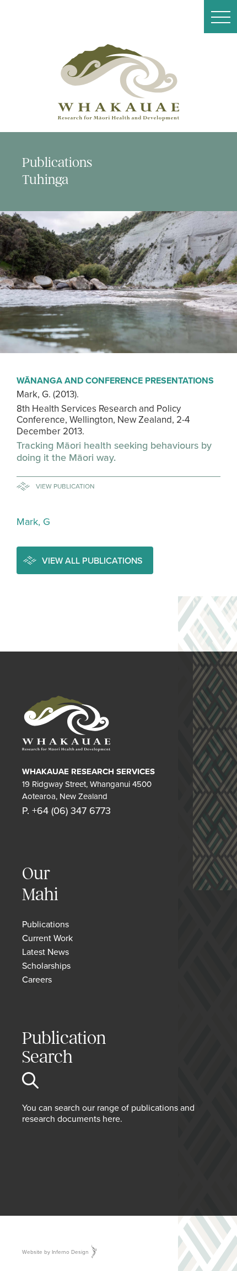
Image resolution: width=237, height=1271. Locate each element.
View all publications (92, 560)
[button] (220, 16)
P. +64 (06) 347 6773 (66, 810)
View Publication (65, 486)
